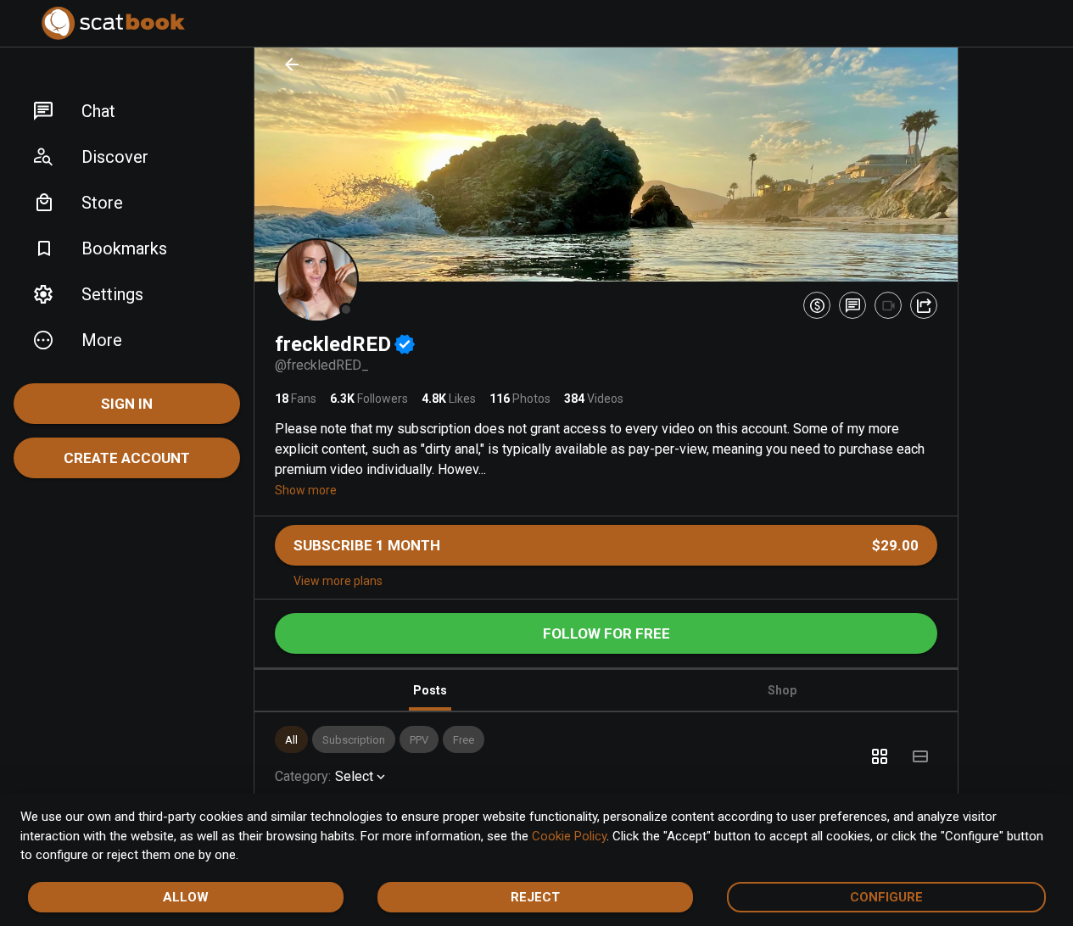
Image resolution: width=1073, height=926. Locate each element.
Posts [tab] (430, 690)
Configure (886, 897)
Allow (186, 897)
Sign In (127, 403)
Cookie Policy (569, 836)
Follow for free (606, 633)
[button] (127, 111)
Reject (535, 897)
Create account (127, 457)
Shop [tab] (782, 690)
